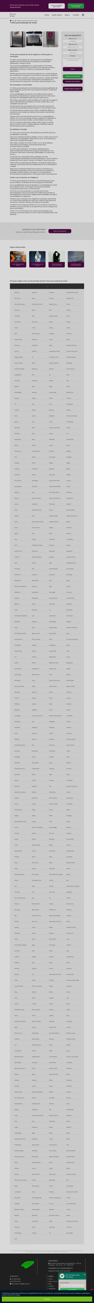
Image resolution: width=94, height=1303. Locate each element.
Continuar (47, 1299)
